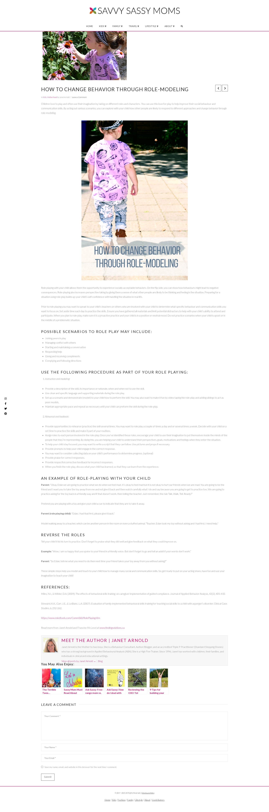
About (147, 800)
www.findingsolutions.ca (112, 627)
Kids (44, 97)
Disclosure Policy (148, 793)
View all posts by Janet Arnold (78, 661)
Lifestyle (139, 800)
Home (107, 800)
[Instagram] (5, 398)
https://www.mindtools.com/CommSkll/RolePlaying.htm (70, 617)
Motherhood (52, 97)
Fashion (121, 800)
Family (130, 800)
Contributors (158, 800)
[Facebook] (128, 805)
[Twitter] (134, 805)
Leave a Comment (79, 97)
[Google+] (140, 805)
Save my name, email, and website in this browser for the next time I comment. (81, 767)
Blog (100, 661)
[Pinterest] (5, 413)
